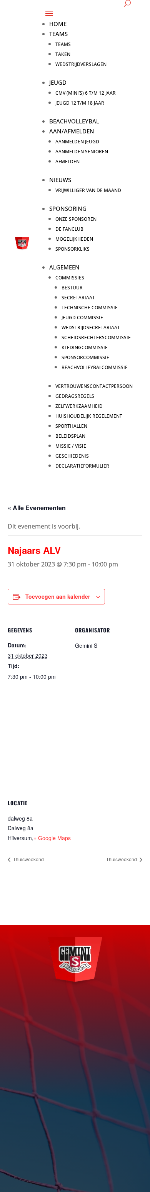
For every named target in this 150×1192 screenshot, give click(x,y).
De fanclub (69, 229)
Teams (58, 34)
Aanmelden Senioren (81, 151)
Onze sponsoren (76, 219)
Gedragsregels (74, 396)
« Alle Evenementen (37, 507)
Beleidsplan (70, 436)
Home (58, 24)
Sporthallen (71, 426)
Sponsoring (68, 208)
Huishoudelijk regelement (88, 416)
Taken (62, 54)
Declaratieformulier (82, 466)
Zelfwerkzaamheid (79, 406)
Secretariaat (78, 297)
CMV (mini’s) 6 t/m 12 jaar (85, 93)
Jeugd (58, 82)
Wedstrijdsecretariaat (91, 327)
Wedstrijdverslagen (81, 64)
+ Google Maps (52, 838)
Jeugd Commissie (82, 317)
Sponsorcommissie (85, 357)
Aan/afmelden (71, 131)
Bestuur (72, 287)
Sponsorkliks (72, 249)
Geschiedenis (72, 456)
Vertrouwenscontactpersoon (94, 386)
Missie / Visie (70, 446)
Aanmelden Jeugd (77, 141)
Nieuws (60, 180)
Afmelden (67, 161)
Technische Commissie (90, 307)
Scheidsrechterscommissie (96, 337)
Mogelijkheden (74, 239)
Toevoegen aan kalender (57, 596)
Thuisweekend (28, 859)
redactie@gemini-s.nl (67, 1122)
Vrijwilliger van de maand (88, 190)
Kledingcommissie (85, 347)
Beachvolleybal (74, 121)
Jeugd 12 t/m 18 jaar (79, 103)
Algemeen (64, 267)
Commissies (69, 277)
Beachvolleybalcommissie (95, 367)
